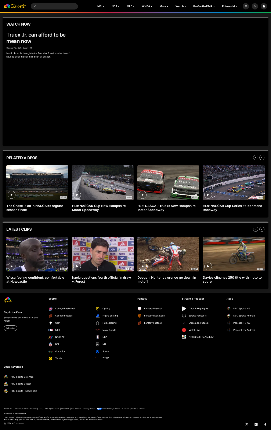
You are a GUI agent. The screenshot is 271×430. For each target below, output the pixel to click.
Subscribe (10, 328)
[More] (246, 6)
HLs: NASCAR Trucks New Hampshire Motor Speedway (166, 208)
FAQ (41, 409)
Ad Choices (76, 409)
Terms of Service (138, 409)
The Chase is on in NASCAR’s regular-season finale (35, 208)
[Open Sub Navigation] (104, 6)
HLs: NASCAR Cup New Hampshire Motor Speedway (99, 208)
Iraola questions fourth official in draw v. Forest (101, 279)
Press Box (65, 409)
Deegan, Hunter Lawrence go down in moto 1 (166, 279)
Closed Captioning (30, 409)
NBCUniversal (20, 413)
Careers (17, 409)
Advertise (8, 409)
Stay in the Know (13, 312)
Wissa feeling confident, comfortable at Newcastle (35, 279)
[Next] (261, 157)
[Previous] (255, 157)
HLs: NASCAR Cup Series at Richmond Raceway (232, 208)
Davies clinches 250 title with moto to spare (232, 279)
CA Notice (125, 409)
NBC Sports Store (52, 409)
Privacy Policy (89, 409)
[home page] (15, 6)
